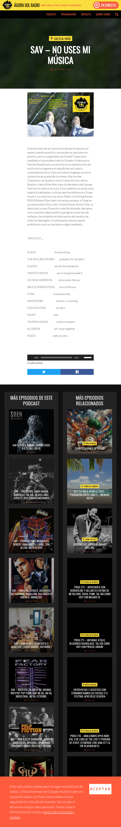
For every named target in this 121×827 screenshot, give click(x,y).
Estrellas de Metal (90, 582)
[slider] (88, 357)
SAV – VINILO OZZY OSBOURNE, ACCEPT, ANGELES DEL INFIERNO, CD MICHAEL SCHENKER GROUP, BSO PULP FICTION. (31, 742)
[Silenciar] (81, 357)
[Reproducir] (31, 357)
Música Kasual (91, 684)
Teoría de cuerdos (90, 486)
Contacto (86, 14)
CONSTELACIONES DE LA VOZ (90, 448)
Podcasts (51, 14)
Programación (68, 14)
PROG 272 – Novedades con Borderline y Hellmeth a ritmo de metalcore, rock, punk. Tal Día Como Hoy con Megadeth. (90, 592)
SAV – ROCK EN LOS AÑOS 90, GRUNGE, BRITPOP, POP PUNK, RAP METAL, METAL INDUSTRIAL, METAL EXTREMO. (31, 692)
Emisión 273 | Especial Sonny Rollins (89, 546)
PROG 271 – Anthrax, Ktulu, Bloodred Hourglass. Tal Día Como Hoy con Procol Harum (90, 643)
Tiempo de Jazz (91, 539)
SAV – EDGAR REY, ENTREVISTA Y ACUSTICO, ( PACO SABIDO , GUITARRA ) (31, 645)
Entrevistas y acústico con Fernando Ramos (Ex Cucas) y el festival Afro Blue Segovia (89, 692)
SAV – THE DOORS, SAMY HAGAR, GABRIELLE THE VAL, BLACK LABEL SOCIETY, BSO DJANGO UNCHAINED (31, 494)
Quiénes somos (103, 14)
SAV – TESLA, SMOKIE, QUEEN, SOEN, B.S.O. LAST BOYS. (31, 446)
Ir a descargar (35, 362)
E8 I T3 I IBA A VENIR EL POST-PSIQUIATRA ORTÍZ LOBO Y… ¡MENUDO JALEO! (89, 494)
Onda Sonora (90, 443)
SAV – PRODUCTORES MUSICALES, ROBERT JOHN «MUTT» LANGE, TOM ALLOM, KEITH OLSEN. (31, 544)
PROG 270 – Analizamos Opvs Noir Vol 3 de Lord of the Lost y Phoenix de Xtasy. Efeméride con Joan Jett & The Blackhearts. (89, 741)
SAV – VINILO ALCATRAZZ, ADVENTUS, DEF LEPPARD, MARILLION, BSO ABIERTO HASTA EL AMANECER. (31, 593)
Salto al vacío (62, 38)
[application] (60, 358)
